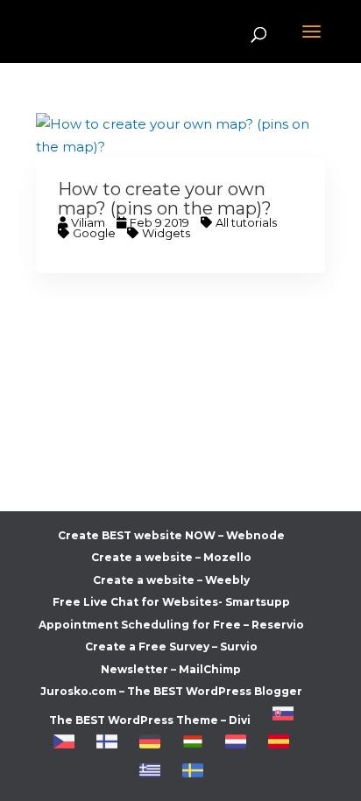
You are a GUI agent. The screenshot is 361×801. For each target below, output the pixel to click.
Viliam (88, 222)
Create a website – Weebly (171, 580)
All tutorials (246, 222)
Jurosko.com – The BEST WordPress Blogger (171, 691)
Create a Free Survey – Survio (171, 646)
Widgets (166, 233)
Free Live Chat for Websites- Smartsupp (171, 601)
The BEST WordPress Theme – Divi (150, 720)
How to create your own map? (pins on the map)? (165, 199)
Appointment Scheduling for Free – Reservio (171, 624)
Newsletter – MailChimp (171, 669)
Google (94, 233)
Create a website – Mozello (171, 557)
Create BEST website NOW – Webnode (171, 535)
